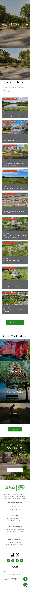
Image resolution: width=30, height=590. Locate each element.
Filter (8, 91)
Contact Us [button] (15, 470)
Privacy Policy (21, 579)
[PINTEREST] (21, 560)
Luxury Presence (15, 574)
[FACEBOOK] (8, 560)
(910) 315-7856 (15, 506)
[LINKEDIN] (17, 560)
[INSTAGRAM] (12, 560)
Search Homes (15, 322)
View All (15, 429)
